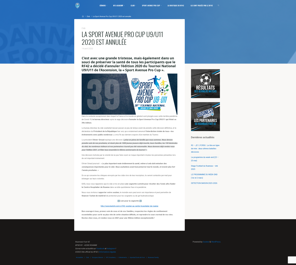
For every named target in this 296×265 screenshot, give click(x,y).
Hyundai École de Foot (137, 257)
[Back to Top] (287, 262)
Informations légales (107, 252)
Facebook (100, 248)
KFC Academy (111, 257)
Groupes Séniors (97, 257)
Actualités (79, 257)
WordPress (215, 242)
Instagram (111, 248)
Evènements (123, 257)
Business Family (153, 257)
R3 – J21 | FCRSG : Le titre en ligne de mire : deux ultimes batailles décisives (205, 148)
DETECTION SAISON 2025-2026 (204, 183)
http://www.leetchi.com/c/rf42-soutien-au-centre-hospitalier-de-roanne (129, 206)
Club (88, 17)
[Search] (218, 5)
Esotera (205, 242)
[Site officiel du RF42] (77, 5)
